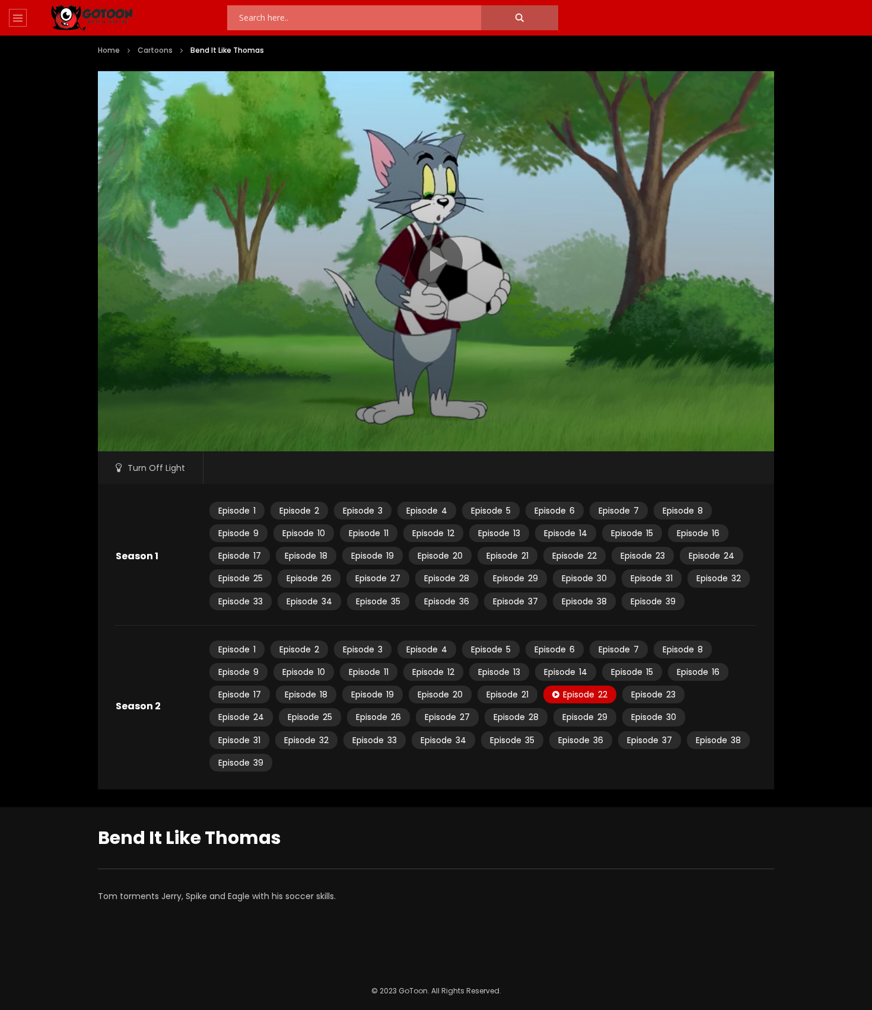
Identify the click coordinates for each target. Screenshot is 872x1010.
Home (109, 50)
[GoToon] (91, 18)
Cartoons (155, 50)
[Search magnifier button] (519, 17)
